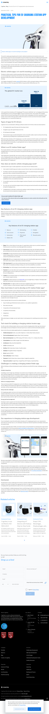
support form (27, 698)
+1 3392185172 (43, 620)
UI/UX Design (29, 655)
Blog (7, 6)
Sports (27, 674)
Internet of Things (5, 667)
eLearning (28, 667)
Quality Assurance (30, 660)
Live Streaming (4, 672)
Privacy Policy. (20, 691)
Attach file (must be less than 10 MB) (35, 582)
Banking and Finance (30, 672)
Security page (24, 693)
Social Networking (30, 677)
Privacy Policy (36, 589)
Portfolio (3, 650)
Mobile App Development (32, 650)
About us (3, 652)
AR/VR (2, 669)
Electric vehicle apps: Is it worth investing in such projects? (14, 51)
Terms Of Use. (27, 691)
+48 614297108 (43, 617)
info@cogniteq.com (44, 615)
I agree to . (33, 589)
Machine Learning (5, 674)
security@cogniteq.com (26, 696)
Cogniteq (3, 6)
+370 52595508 (43, 622)
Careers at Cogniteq (5, 657)
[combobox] (5, 584)
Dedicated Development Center (33, 657)
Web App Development (31, 652)
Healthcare (28, 669)
